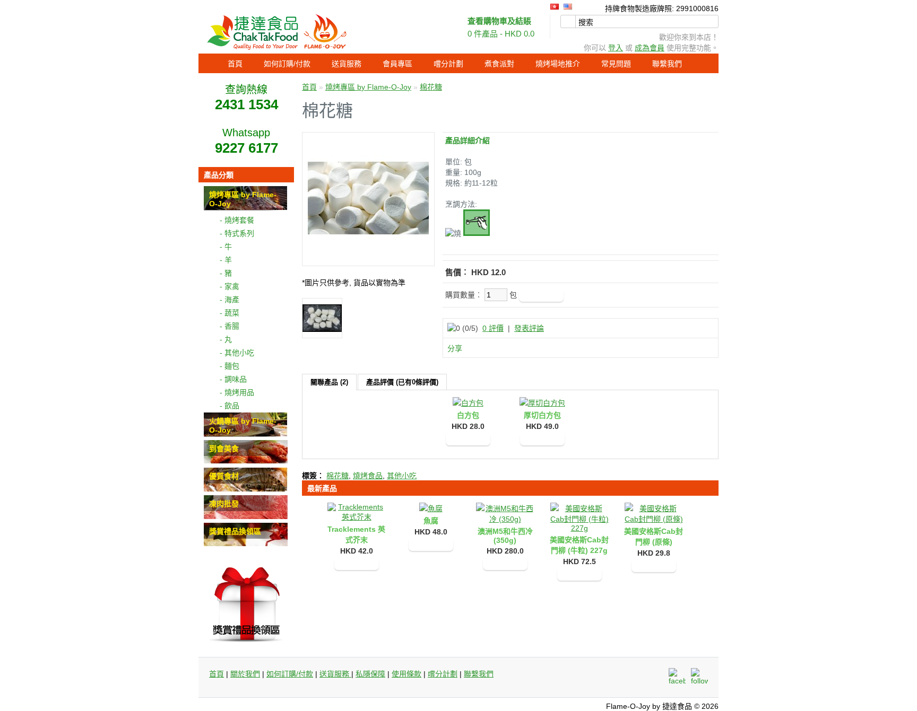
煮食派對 (499, 63)
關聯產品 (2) (329, 382)
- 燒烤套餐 (237, 220)
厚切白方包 (542, 415)
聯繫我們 (667, 63)
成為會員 (649, 47)
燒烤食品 (368, 475)
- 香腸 (229, 326)
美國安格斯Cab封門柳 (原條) (653, 536)
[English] (568, 7)
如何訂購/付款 (287, 63)
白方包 (468, 415)
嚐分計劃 (448, 63)
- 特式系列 (237, 233)
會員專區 (397, 63)
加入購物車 (468, 439)
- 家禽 (229, 286)
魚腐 (430, 520)
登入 (615, 47)
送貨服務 (346, 63)
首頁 (235, 63)
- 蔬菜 (229, 313)
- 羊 (226, 260)
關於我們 (245, 674)
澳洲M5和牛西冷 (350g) (505, 536)
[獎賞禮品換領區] (246, 544)
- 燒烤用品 (237, 392)
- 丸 (226, 339)
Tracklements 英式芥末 (356, 534)
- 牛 (226, 246)
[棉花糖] (368, 256)
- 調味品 (233, 379)
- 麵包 (229, 366)
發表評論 (529, 328)
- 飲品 (229, 405)
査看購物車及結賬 (499, 20)
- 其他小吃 (237, 352)
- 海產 (229, 299)
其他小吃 (402, 475)
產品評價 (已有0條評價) (402, 382)
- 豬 (226, 273)
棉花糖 (431, 87)
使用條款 (406, 674)
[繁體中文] (554, 7)
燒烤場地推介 (557, 63)
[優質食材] (246, 489)
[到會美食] (246, 461)
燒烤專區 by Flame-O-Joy (368, 87)
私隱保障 (370, 674)
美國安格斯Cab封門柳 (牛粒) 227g (579, 545)
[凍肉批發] (246, 516)
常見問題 (616, 63)
